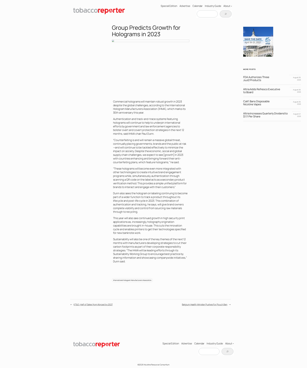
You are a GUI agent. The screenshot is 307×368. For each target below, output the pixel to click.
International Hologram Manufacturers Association (132, 280)
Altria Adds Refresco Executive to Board (261, 91)
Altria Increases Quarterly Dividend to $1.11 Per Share (265, 115)
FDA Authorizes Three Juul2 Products (256, 79)
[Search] (226, 13)
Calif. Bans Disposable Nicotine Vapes (256, 103)
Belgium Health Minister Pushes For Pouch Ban (204, 304)
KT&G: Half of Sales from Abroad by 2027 (93, 304)
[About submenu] (231, 6)
